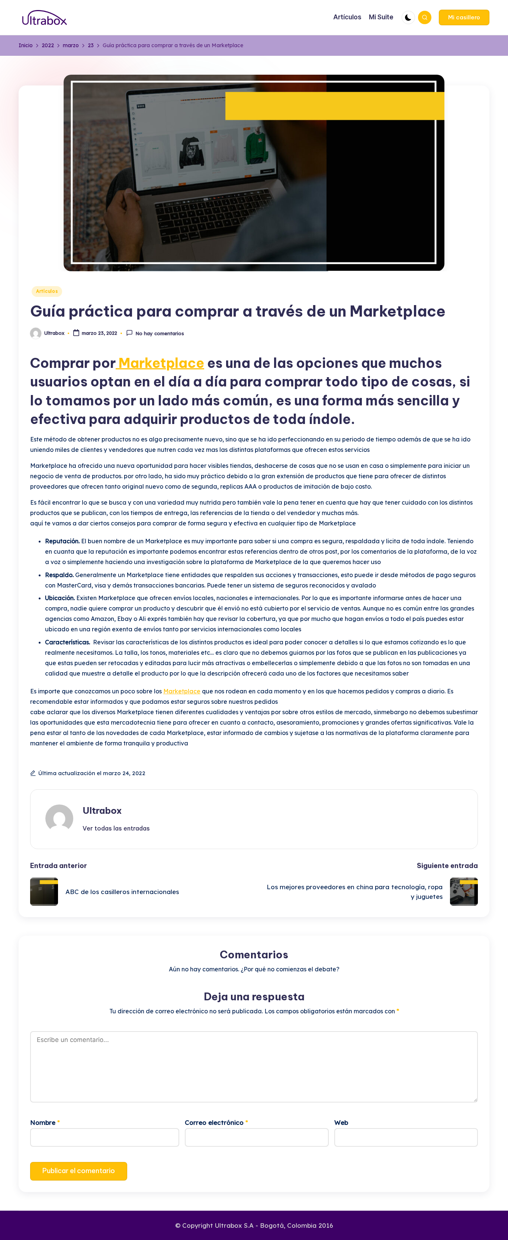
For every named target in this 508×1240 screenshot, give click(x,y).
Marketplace (160, 363)
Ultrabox (102, 810)
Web (341, 1122)
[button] (464, 17)
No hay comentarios (159, 334)
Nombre (45, 1122)
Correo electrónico (216, 1122)
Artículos (47, 291)
